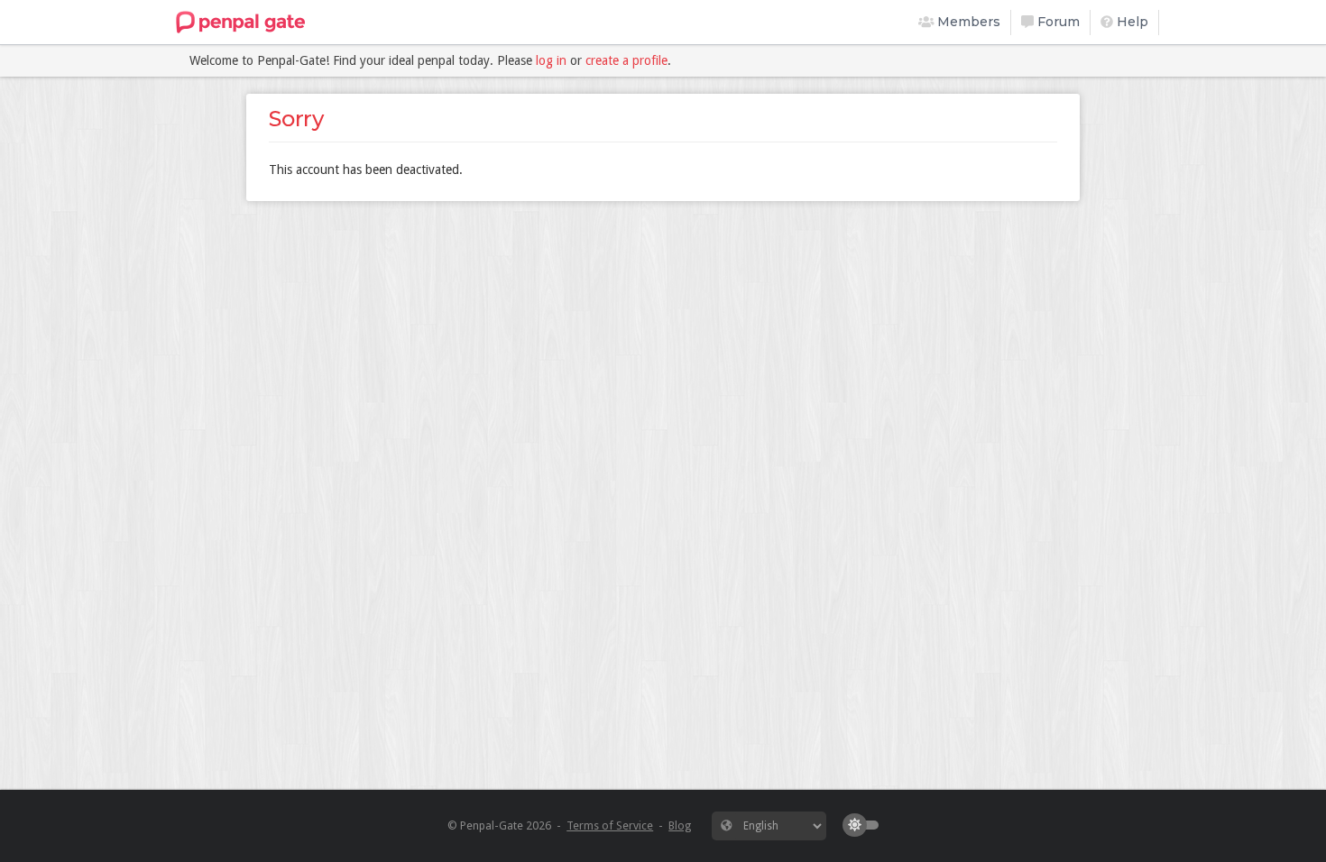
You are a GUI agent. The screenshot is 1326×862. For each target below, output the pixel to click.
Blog (679, 825)
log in (551, 60)
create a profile (626, 60)
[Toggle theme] (865, 825)
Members (967, 22)
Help (1130, 22)
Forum (1057, 22)
